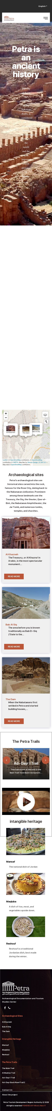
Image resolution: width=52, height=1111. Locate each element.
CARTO (15, 462)
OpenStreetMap (15, 460)
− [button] (6, 417)
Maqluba (11, 901)
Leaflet (5, 460)
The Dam (6, 1031)
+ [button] (6, 413)
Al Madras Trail (8, 1073)
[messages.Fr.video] (26, 801)
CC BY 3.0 (42, 462)
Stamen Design (32, 462)
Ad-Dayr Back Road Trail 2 (13, 1082)
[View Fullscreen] (6, 424)
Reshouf (11, 943)
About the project (9, 1095)
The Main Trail (8, 1068)
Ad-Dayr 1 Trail (26, 763)
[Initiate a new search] (46, 422)
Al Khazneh (7, 1022)
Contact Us (7, 1090)
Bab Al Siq (6, 1027)
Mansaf (10, 861)
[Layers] (45, 414)
